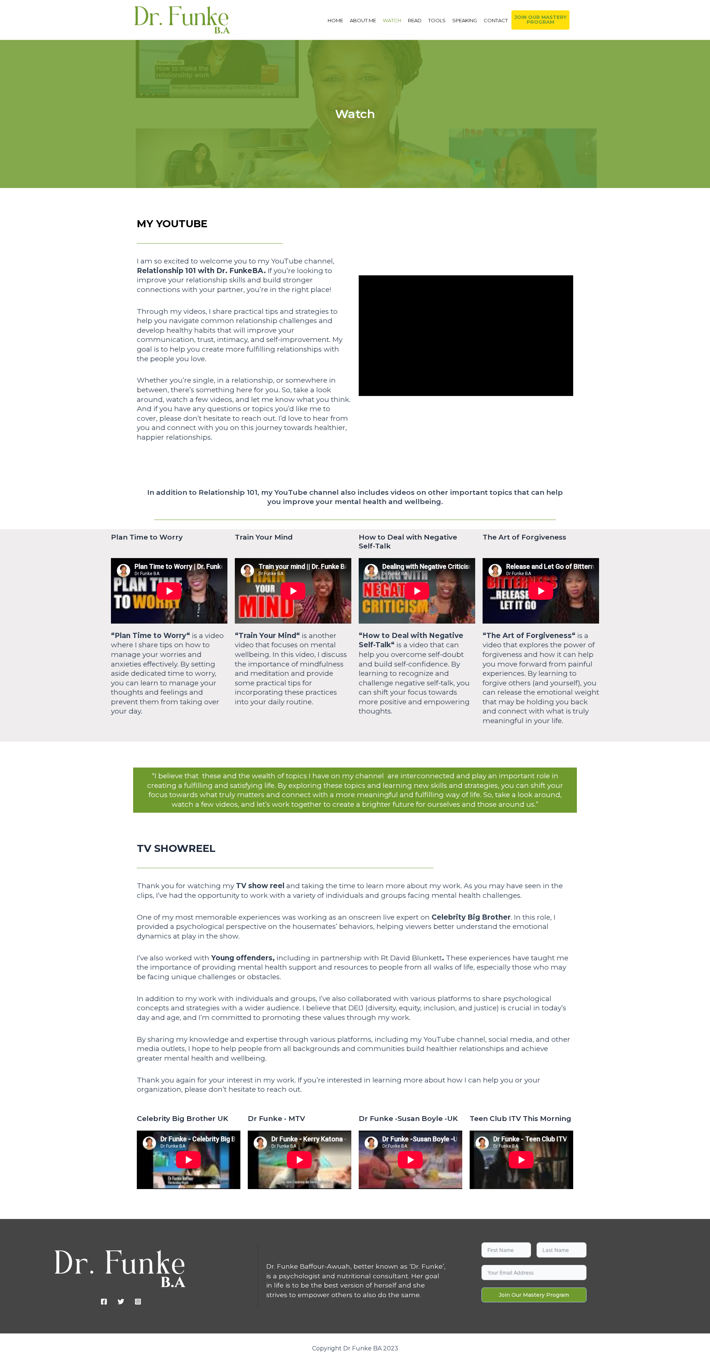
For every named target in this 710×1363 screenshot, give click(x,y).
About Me (363, 20)
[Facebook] (104, 1301)
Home (335, 20)
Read (415, 20)
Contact (496, 20)
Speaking (464, 20)
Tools (437, 20)
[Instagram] (138, 1301)
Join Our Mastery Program (534, 1295)
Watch (392, 20)
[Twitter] (121, 1301)
